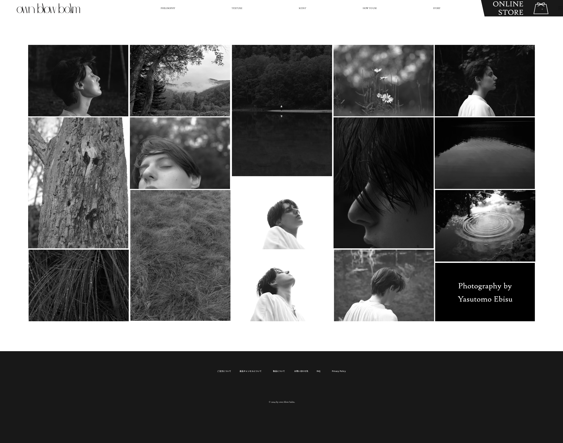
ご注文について (224, 371)
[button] (542, 9)
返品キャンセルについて (251, 371)
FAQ (318, 371)
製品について (279, 371)
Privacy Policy (339, 371)
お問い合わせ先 (301, 371)
